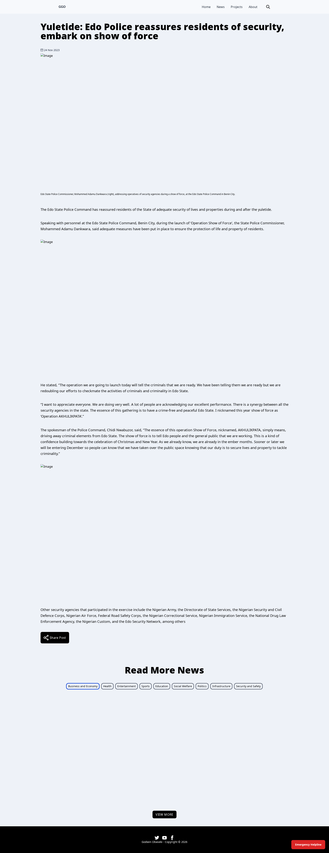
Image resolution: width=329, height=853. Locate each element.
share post (58, 638)
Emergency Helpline (308, 844)
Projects (237, 7)
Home (206, 7)
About (253, 7)
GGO (62, 6)
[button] (268, 6)
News (221, 7)
